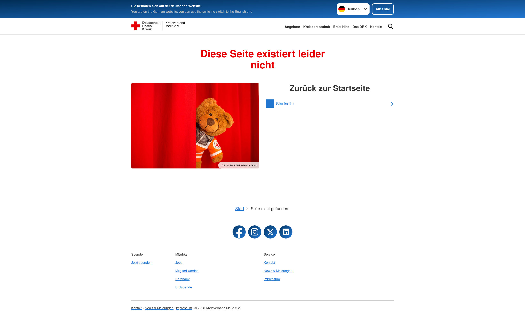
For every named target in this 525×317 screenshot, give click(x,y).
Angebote (292, 26)
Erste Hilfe (341, 26)
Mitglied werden (187, 270)
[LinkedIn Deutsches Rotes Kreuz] (285, 232)
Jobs (178, 262)
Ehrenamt (182, 279)
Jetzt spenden (141, 262)
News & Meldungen (278, 270)
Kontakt (269, 262)
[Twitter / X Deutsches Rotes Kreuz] (270, 232)
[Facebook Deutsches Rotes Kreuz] (239, 232)
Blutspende (183, 287)
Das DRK (360, 26)
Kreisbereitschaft (316, 26)
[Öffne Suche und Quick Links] (390, 26)
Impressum (272, 279)
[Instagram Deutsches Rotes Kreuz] (254, 232)
